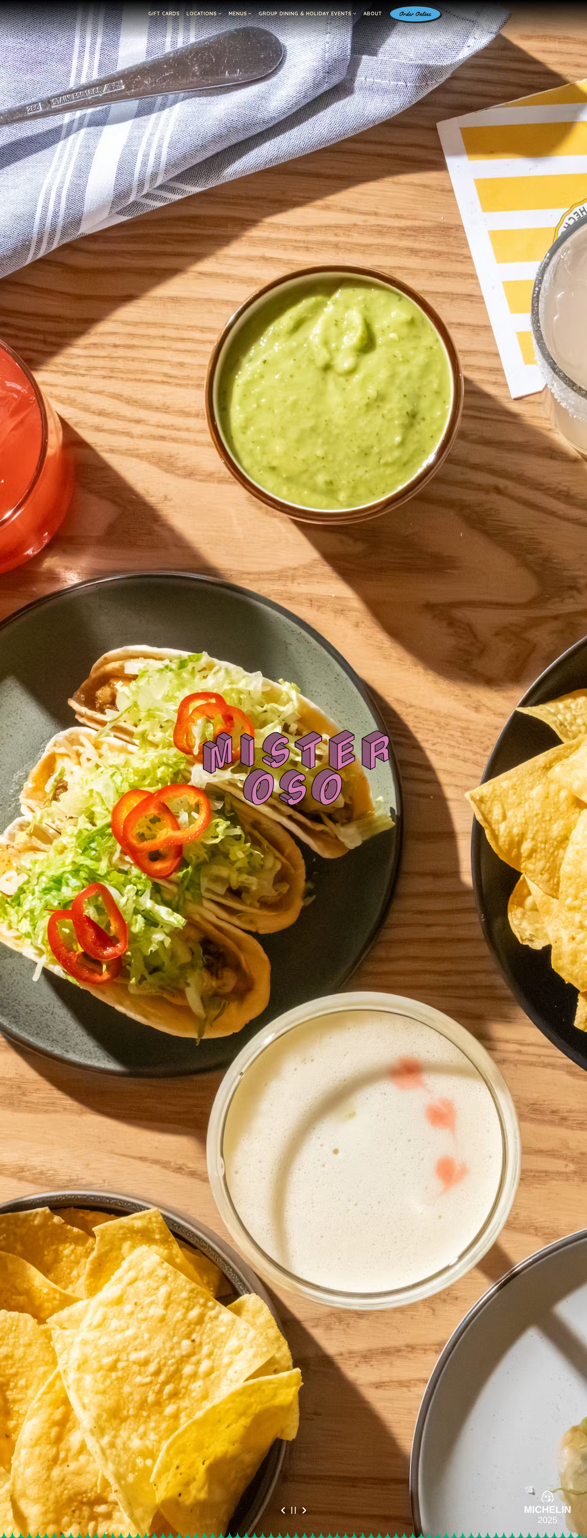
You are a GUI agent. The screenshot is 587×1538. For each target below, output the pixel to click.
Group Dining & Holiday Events (307, 13)
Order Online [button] (415, 14)
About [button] (373, 13)
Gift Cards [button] (164, 13)
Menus (240, 13)
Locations (204, 13)
